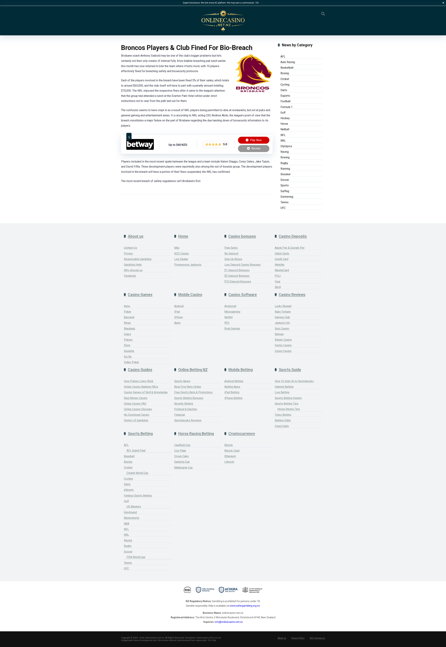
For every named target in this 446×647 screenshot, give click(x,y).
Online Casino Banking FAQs (141, 386)
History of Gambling (136, 420)
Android (179, 306)
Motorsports (131, 518)
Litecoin (229, 461)
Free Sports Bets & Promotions (193, 392)
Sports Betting (140, 433)
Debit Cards (282, 253)
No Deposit (231, 253)
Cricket (284, 79)
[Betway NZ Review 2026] (140, 148)
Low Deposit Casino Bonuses (242, 264)
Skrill (278, 287)
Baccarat (129, 317)
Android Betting (233, 381)
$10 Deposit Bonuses (237, 281)
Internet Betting (284, 386)
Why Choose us (317, 638)
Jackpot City (282, 322)
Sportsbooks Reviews (187, 420)
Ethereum (230, 456)
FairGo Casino (283, 345)
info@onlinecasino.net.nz (229, 622)
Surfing (284, 191)
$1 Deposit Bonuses (236, 270)
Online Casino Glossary (138, 409)
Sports (284, 185)
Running (285, 168)
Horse (284, 123)
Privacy (128, 253)
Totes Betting (283, 414)
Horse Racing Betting (196, 433)
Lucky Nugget (283, 306)
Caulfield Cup (182, 445)
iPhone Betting (233, 398)
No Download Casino (136, 414)
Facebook (130, 275)
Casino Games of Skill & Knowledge (146, 392)
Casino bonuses (242, 236)
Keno (127, 306)
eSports (129, 489)
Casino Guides (140, 369)
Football (285, 101)
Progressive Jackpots (187, 264)
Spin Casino (282, 328)
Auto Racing (287, 62)
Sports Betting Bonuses (188, 398)
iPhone (178, 317)
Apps (177, 322)
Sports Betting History (288, 398)
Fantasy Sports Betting (138, 495)
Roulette (129, 351)
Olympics (286, 146)
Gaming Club (282, 317)
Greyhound (130, 512)
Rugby (284, 163)
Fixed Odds (282, 426)
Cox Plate (180, 450)
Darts (283, 90)
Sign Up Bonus (233, 259)
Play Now (255, 140)
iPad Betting (231, 392)
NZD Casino (181, 253)
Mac (176, 247)
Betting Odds (283, 420)
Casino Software (242, 294)
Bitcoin (228, 445)
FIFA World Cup (135, 557)
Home (183, 236)
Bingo (127, 322)
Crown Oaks (181, 456)
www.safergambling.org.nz (245, 605)
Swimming (286, 196)
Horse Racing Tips (288, 409)
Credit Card (281, 259)
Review (255, 148)
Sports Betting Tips (286, 403)
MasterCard (282, 270)
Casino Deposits (293, 236)
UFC (283, 208)
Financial (179, 414)
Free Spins (231, 247)
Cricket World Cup (137, 473)
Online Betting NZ (193, 369)
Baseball (129, 456)
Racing (284, 151)
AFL (282, 56)
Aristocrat (230, 306)
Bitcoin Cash (232, 450)
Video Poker (131, 362)
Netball (284, 129)
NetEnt (228, 317)
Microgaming (232, 311)
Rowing (285, 157)
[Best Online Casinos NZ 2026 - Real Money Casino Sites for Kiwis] (223, 20)
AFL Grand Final (135, 450)
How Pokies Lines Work (138, 381)
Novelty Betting (183, 403)
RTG (226, 322)
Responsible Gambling (137, 259)
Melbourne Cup (183, 467)
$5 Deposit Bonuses (236, 275)
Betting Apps (232, 386)
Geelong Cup (182, 461)
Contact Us (130, 247)
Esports (285, 95)
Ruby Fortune (283, 311)
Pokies (128, 339)
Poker (127, 311)
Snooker (285, 174)
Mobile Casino (190, 294)
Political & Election (185, 409)
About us (135, 236)
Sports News (182, 381)
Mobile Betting (240, 369)
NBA (126, 523)
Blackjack (129, 328)
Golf (283, 112)
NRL (283, 140)
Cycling (284, 84)
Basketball (286, 67)
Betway (279, 334)
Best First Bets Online (187, 386)
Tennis (284, 202)
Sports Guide (290, 369)
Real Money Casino (135, 398)
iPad (177, 311)
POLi (278, 275)
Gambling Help (133, 264)
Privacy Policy (298, 638)
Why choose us (133, 270)
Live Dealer (181, 259)
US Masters (133, 506)
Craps (127, 334)
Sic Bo (128, 356)
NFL (283, 135)
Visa (277, 281)
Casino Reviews (292, 294)
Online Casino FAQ (135, 403)
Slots (127, 345)
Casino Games (140, 294)
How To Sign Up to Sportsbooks (294, 381)
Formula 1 (286, 107)
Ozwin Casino (283, 351)
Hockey (285, 118)
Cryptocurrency (241, 433)
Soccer (284, 179)
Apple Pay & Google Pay (290, 247)
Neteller (279, 264)
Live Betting (282, 392)
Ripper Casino (283, 339)
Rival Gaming (232, 328)
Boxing (284, 73)
